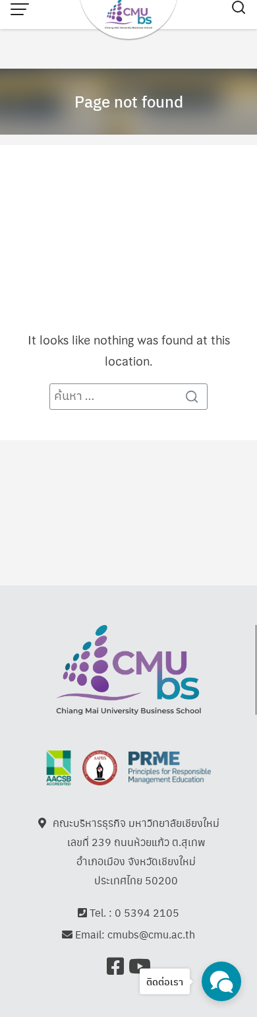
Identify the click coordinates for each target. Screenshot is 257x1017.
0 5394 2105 (147, 912)
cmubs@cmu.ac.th (151, 934)
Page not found (128, 101)
